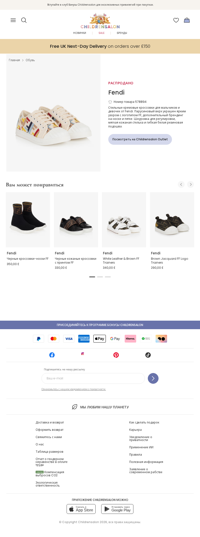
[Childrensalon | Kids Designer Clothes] (100, 19)
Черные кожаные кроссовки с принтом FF (75, 260)
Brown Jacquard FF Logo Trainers (169, 260)
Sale (101, 33)
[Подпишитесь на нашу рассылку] (153, 378)
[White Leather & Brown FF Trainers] (124, 219)
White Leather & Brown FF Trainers (121, 260)
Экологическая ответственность (48, 484)
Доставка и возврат (50, 422)
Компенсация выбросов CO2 (50, 473)
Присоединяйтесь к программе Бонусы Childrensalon (100, 325)
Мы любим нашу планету (104, 407)
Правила (135, 454)
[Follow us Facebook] (52, 357)
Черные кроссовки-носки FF (28, 258)
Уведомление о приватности (140, 438)
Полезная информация (146, 462)
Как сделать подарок (144, 422)
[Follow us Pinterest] (116, 357)
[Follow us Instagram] (84, 357)
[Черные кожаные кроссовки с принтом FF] (76, 219)
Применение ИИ (141, 447)
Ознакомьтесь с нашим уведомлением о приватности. (73, 389)
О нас (40, 444)
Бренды (122, 33)
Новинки (79, 33)
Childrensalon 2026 (92, 522)
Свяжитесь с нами (49, 437)
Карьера (135, 430)
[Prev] (181, 184)
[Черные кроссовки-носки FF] (28, 219)
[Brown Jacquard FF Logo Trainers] (172, 219)
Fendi (116, 92)
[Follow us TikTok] (148, 357)
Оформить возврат (49, 430)
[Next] (190, 184)
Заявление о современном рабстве (145, 470)
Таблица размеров (49, 452)
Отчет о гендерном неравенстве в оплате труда (52, 462)
